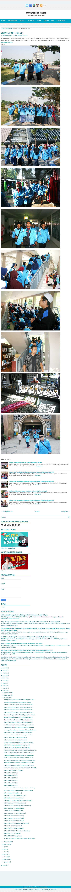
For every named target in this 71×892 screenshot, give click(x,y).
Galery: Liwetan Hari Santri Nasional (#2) (15, 737)
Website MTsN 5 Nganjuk (36, 12)
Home (3, 28)
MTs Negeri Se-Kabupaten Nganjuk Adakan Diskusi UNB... (20, 730)
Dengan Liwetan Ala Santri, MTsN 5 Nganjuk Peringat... (19, 742)
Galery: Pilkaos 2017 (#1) (10, 785)
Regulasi (23, 21)
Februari (6, 859)
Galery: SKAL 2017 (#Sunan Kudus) (13, 810)
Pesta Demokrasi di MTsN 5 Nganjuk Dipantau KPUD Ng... (20, 788)
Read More (39, 466)
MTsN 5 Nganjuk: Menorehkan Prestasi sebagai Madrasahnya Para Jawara (21, 643)
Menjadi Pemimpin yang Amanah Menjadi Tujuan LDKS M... (20, 750)
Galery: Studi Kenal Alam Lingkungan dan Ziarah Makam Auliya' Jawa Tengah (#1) (31, 472)
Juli (5, 847)
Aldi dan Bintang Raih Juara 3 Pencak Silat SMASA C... (18, 717)
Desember (7, 692)
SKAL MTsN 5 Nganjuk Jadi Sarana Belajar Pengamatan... (19, 838)
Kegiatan (39, 21)
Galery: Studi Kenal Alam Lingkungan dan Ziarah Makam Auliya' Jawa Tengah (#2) (31, 481)
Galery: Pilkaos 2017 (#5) (10, 775)
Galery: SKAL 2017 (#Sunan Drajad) (14, 820)
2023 (4, 675)
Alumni (20, 24)
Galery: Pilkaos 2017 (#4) (11, 778)
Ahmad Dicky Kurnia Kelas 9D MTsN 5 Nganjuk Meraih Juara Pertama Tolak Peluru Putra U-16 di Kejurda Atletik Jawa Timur (35, 657)
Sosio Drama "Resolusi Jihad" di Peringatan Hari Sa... (18, 735)
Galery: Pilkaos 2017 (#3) (10, 780)
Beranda (3, 21)
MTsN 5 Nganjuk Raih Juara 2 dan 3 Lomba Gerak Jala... (19, 752)
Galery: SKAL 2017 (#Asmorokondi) (14, 818)
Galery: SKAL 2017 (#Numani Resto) (14, 798)
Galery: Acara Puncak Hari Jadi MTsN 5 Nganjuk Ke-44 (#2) (25, 462)
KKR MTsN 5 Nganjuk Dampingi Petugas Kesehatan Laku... (20, 760)
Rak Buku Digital (61, 21)
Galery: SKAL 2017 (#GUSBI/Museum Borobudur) (18, 800)
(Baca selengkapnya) (7, 42)
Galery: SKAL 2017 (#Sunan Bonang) (14, 815)
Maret (6, 857)
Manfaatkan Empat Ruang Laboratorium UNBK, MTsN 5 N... (20, 767)
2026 (4, 668)
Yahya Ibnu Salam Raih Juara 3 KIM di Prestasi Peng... (18, 720)
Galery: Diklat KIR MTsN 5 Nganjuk (13, 770)
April (5, 854)
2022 (4, 678)
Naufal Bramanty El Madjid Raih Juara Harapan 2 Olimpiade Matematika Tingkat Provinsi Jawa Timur (28, 637)
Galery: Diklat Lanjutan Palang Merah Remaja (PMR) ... (18, 722)
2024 (4, 673)
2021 (4, 680)
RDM (3, 607)
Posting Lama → (65, 511)
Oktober (6, 697)
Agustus (6, 844)
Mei (5, 852)
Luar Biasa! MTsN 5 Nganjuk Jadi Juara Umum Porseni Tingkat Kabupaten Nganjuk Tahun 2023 (27, 650)
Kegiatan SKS (31, 21)
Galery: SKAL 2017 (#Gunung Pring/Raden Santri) (17, 805)
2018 (4, 688)
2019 (4, 685)
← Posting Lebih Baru (7, 511)
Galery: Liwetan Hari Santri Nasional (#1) (15, 740)
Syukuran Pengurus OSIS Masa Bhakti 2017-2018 (17, 702)
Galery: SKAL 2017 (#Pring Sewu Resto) (15, 813)
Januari (6, 862)
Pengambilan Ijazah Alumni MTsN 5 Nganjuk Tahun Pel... (19, 727)
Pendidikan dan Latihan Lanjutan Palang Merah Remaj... (19, 725)
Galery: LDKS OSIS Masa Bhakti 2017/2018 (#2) (17, 745)
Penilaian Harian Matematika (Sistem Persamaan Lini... (19, 755)
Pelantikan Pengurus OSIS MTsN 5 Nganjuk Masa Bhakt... (19, 714)
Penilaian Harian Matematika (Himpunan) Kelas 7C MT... (19, 762)
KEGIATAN (9, 28)
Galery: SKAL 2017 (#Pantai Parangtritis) (15, 795)
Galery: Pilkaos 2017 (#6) (11, 773)
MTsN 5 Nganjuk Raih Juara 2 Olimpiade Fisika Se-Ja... (19, 757)
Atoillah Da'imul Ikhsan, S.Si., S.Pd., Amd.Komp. (31, 889)
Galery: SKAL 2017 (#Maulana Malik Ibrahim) (16, 823)
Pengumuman (12, 24)
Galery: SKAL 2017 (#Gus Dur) (12, 33)
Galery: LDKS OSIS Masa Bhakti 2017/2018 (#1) (17, 747)
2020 (4, 683)
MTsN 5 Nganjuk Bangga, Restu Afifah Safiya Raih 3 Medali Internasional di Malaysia (24, 615)
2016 (4, 865)
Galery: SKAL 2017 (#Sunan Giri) (13, 825)
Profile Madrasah (12, 21)
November (7, 695)
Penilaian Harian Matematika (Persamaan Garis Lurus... (19, 765)
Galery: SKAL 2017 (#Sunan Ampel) (13, 828)
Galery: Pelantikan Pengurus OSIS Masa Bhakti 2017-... (19, 704)
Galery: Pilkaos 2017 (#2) (10, 783)
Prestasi (46, 21)
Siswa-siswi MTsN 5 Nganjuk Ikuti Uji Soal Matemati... (18, 790)
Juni (5, 849)
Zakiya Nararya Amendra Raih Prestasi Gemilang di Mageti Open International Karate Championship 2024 (30, 621)
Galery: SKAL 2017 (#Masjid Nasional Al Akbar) (17, 831)
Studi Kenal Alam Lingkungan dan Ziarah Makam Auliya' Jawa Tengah (28, 491)
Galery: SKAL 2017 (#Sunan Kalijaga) (14, 808)
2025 (4, 670)
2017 (4, 690)
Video (52, 21)
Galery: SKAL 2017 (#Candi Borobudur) (15, 803)
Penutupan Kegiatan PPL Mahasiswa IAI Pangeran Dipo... (19, 699)
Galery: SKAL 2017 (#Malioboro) (13, 793)
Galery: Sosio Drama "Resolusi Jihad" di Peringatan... (18, 732)
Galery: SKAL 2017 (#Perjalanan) (13, 836)
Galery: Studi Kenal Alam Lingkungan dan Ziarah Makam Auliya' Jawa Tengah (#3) (31, 500)
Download (3, 24)
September (7, 841)
